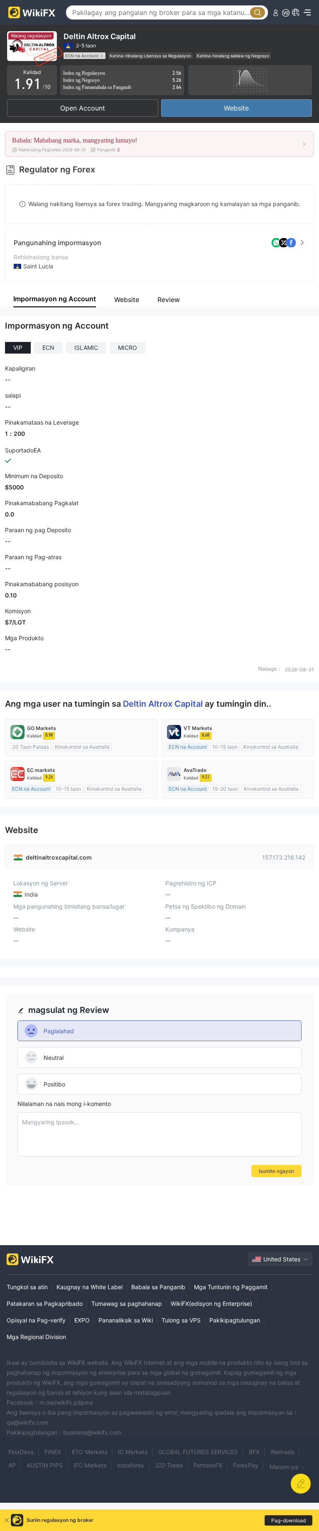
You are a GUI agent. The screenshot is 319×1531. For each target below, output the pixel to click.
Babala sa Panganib (158, 1286)
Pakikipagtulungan (234, 1320)
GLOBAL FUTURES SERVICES (198, 1451)
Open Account (82, 108)
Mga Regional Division (36, 1336)
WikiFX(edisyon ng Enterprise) (211, 1303)
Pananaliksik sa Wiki (125, 1320)
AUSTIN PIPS (45, 1465)
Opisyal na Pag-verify (36, 1320)
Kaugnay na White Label (89, 1286)
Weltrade (282, 1451)
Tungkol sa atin (27, 1286)
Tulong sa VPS (181, 1320)
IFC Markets (90, 1465)
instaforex (130, 1465)
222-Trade (169, 1465)
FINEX (52, 1451)
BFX (254, 1451)
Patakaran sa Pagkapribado (45, 1303)
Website (236, 108)
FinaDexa (21, 1451)
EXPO (82, 1320)
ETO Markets (89, 1451)
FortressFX (208, 1465)
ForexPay (245, 1465)
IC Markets (132, 1451)
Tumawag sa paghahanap (126, 1303)
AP (12, 1465)
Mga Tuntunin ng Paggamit (230, 1286)
